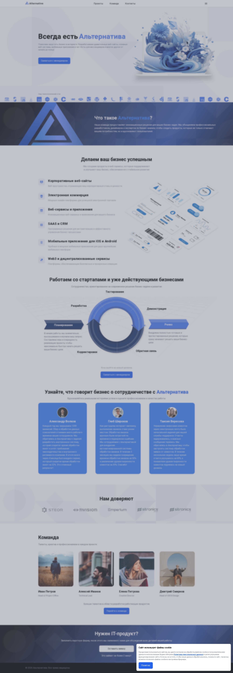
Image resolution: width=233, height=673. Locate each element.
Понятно (145, 665)
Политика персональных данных (188, 654)
